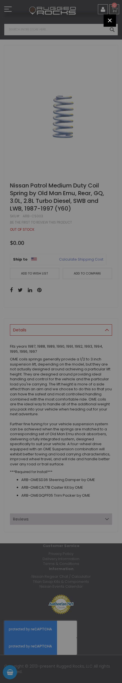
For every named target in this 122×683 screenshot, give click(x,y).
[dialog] (61, 341)
